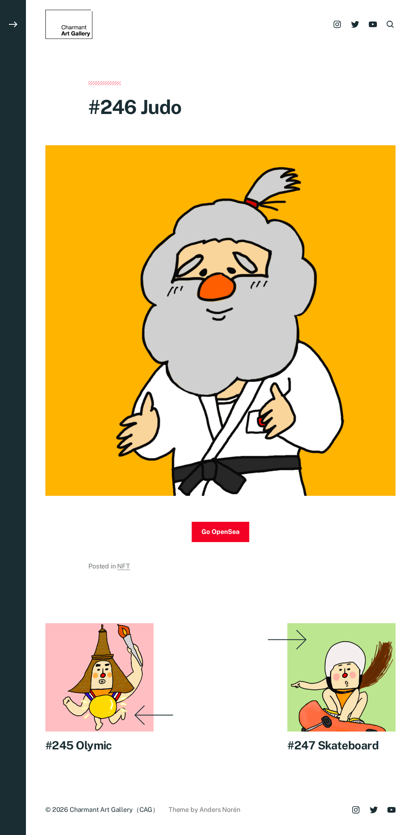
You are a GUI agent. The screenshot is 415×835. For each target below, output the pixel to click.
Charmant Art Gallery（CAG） (114, 809)
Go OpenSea (220, 532)
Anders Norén (219, 809)
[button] (13, 417)
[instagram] (337, 24)
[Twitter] (355, 24)
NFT (123, 566)
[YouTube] (373, 24)
